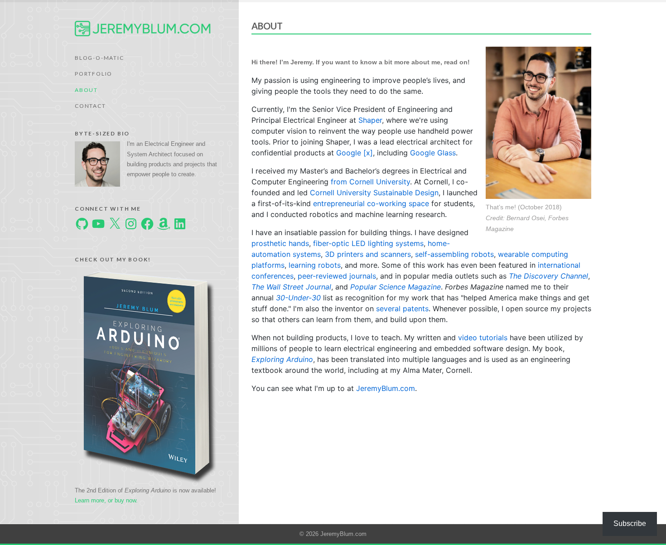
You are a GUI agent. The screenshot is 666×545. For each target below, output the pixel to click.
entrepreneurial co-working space (371, 203)
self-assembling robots (454, 254)
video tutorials (482, 337)
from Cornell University (370, 181)
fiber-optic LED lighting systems (368, 243)
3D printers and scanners (368, 254)
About (86, 90)
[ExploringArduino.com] (149, 375)
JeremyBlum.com (385, 388)
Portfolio (93, 73)
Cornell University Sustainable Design (374, 192)
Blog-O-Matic (99, 57)
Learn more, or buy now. (106, 500)
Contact (90, 105)
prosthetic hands (280, 243)
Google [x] (354, 152)
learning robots (315, 265)
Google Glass (433, 152)
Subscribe (629, 523)
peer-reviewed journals (337, 275)
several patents (402, 308)
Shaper (370, 120)
